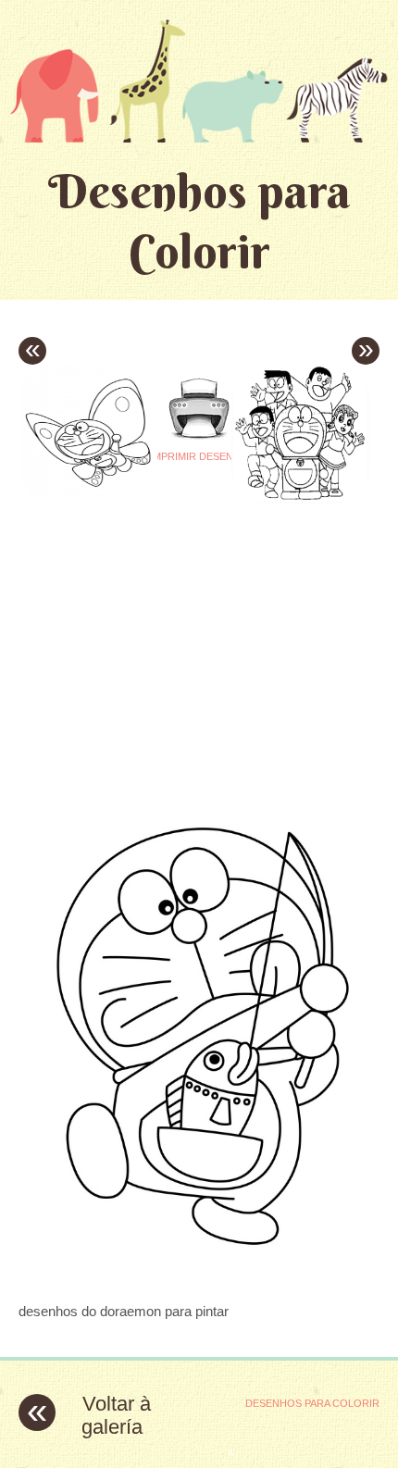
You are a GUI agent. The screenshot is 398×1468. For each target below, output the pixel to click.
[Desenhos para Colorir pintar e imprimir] (199, 81)
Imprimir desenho (199, 456)
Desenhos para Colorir (199, 221)
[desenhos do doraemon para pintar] (199, 1275)
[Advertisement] (174, 620)
